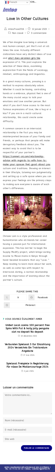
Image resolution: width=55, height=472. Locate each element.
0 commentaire (39, 33)
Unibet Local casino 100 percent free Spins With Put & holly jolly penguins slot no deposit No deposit (27, 328)
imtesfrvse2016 (16, 29)
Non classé (17, 33)
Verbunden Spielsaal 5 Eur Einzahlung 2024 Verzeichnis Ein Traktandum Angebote (27, 347)
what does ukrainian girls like (24, 58)
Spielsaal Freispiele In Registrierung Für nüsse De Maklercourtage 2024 (27, 365)
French (13, 2)
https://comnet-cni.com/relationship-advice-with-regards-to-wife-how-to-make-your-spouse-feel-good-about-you (26, 160)
